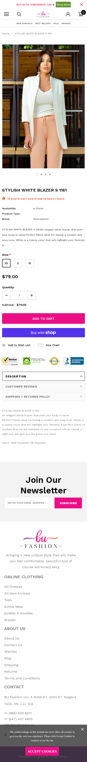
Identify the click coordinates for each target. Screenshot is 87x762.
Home (6, 33)
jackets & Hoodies (18, 613)
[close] (81, 4)
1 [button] (37, 174)
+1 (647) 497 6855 (18, 719)
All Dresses (13, 587)
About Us (11, 638)
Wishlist (10, 652)
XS (6, 263)
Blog (7, 658)
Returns (10, 671)
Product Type (11, 213)
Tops (8, 600)
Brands (10, 620)
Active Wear (13, 607)
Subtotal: (8, 304)
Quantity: (8, 287)
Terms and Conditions (22, 678)
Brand (6, 219)
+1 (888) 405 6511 (18, 713)
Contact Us (13, 645)
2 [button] (41, 174)
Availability (9, 208)
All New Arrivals (17, 593)
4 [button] (50, 174)
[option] (43, 106)
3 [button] (45, 174)
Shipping (11, 665)
